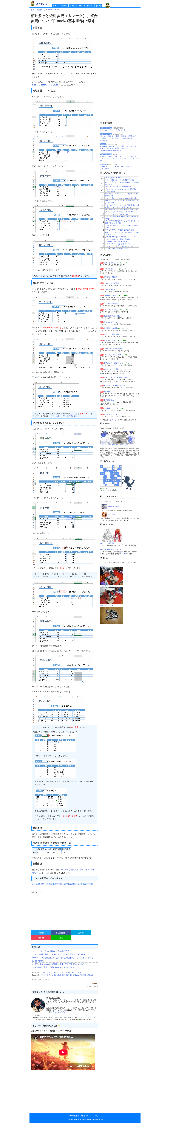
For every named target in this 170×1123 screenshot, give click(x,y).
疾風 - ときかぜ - (110, 263)
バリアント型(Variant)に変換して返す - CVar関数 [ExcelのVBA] (58, 964)
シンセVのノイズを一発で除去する (112, 130)
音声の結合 (108, 363)
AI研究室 (73, 6)
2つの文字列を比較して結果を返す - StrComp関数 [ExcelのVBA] (58, 954)
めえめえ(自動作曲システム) (110, 550)
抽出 (115, 363)
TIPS (90, 884)
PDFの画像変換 (109, 289)
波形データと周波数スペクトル (115, 377)
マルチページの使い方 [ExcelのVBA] (118, 187)
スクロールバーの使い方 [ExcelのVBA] (119, 244)
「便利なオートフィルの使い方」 (64, 416)
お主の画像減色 (113, 506)
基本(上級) (68, 884)
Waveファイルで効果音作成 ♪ (115, 349)
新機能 (41, 884)
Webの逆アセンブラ (111, 414)
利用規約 (72, 1116)
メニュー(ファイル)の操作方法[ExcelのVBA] (50, 951)
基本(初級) (49, 884)
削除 (119, 363)
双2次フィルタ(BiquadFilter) (114, 385)
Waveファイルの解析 (111, 369)
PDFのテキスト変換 (111, 283)
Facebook (60, 933)
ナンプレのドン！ (106, 492)
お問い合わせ (80, 1116)
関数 (74, 884)
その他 (98, 6)
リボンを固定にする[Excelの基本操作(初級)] (121, 198)
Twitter (41, 933)
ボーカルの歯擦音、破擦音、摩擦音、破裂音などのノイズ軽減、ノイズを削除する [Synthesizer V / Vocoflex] (119, 138)
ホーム (55, 6)
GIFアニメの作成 (110, 310)
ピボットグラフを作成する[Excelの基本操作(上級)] (61, 972)
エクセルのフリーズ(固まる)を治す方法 (119, 230)
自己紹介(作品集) (86, 6)
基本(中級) (58, 884)
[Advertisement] (64, 909)
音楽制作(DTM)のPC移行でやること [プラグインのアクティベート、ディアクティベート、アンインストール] (119, 158)
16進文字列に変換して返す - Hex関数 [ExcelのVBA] (53, 967)
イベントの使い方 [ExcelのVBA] (116, 214)
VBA (85, 884)
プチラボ (64, 6)
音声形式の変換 (109, 340)
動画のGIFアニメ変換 (112, 316)
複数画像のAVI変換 (111, 328)
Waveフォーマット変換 (112, 355)
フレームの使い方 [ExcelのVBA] (116, 249)
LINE (61, 938)
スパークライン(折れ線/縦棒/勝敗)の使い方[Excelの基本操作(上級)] (67, 975)
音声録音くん (109, 400)
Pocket (41, 938)
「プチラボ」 (113, 420)
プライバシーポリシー (93, 1116)
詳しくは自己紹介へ (60, 1012)
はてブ (81, 933)
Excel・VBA (53, 10)
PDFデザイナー (109, 269)
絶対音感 (107, 392)
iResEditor (108, 408)
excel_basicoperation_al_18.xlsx (45, 85)
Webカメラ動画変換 (111, 334)
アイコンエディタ (110, 322)
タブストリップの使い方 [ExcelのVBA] (119, 246)
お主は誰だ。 (112, 514)
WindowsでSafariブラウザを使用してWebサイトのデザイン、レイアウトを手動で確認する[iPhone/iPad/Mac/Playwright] (119, 148)
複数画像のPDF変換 (111, 277)
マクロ (80, 884)
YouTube (123, 554)
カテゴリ (42, 10)
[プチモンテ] (41, 6)
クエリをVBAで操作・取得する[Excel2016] (120, 237)
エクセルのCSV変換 (111, 304)
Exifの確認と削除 (110, 295)
